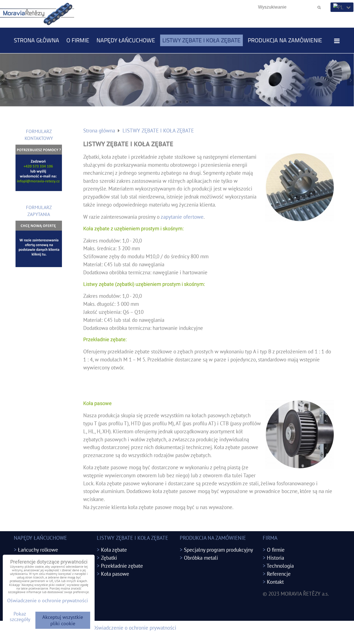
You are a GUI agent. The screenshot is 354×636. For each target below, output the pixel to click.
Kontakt (275, 581)
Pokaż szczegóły (20, 616)
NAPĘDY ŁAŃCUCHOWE (126, 40)
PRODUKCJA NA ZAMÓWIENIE (285, 40)
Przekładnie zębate (122, 565)
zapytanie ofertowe (182, 216)
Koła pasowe (115, 573)
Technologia (280, 565)
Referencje (279, 573)
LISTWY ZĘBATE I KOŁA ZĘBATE (201, 40)
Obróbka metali (201, 557)
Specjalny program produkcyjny (218, 549)
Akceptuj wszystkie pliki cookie (62, 620)
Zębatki (109, 557)
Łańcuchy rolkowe (38, 549)
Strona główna (36, 40)
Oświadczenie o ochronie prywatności (134, 627)
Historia (275, 557)
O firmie (77, 40)
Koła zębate (114, 549)
